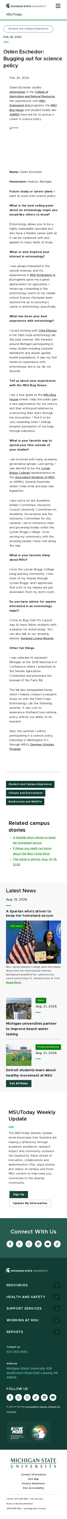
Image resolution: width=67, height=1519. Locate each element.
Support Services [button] (24, 1308)
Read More (13, 982)
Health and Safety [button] (26, 1297)
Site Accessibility (33, 1488)
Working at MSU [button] (23, 1320)
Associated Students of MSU (35, 477)
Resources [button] (17, 1285)
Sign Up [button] (18, 1194)
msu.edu (38, 1499)
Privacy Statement (33, 1483)
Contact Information (33, 1474)
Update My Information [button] (30, 1203)
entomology (17, 92)
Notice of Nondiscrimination (20, 1504)
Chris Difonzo (48, 330)
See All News (19, 1083)
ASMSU (14, 114)
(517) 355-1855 (21, 1499)
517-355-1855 (17, 1352)
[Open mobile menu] (58, 6)
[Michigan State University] (26, 5)
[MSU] (27, 1273)
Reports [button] (15, 1332)
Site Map (33, 1479)
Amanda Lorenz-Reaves (37, 638)
